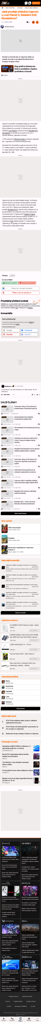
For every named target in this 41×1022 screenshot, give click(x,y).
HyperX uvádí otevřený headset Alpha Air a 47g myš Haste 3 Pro (10, 980)
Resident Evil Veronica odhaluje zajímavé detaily (25, 492)
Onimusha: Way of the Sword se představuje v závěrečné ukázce (25, 407)
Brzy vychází (7, 521)
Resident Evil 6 (13, 209)
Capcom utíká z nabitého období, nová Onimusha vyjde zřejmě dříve (26, 482)
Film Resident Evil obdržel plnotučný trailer (27, 429)
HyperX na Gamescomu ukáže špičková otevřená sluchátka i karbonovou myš (10, 907)
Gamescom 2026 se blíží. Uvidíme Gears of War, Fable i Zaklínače (10, 859)
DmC (12, 221)
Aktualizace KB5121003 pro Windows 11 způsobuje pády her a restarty (16, 747)
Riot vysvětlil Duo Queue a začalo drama (9, 949)
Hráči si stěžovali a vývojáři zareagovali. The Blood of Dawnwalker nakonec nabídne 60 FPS (30, 860)
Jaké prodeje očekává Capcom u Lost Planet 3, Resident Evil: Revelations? (32, 8)
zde (16, 308)
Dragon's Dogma (29, 214)
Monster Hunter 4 (20, 139)
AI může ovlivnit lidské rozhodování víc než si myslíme (8, 914)
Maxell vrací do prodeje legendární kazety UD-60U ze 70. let (17, 779)
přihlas (31, 322)
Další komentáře (20, 613)
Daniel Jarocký (6, 424)
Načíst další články (20, 513)
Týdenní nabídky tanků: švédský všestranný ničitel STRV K (29, 937)
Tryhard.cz (5, 772)
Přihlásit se (36, 3)
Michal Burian (9, 27)
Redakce (5, 75)
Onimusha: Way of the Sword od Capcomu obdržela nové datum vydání (25, 461)
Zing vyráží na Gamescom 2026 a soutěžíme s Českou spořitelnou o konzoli (25, 69)
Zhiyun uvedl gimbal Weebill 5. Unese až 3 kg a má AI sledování (30, 980)
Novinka (20, 8)
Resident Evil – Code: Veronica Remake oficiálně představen (24, 503)
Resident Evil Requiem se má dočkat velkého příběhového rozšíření (27, 450)
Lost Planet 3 (12, 131)
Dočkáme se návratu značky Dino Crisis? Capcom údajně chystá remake (25, 440)
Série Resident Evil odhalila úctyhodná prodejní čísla (23, 418)
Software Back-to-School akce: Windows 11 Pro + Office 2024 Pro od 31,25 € (29, 988)
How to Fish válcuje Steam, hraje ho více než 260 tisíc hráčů (9, 867)
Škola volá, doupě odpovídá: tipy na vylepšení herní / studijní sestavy (10, 874)
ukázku (30, 308)
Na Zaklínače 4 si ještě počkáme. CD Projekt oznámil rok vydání (30, 869)
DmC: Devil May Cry (10, 8)
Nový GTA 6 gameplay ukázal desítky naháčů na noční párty (15, 755)
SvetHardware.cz (7, 750)
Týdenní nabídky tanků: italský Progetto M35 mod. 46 (30, 951)
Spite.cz (4, 758)
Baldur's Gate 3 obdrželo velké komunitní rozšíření (29, 909)
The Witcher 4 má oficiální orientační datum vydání (15, 763)
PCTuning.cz (6, 782)
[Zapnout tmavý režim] (29, 3)
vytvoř (18, 324)
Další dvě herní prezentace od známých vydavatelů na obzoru (25, 471)
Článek (3, 66)
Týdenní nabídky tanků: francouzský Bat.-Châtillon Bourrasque (29, 945)
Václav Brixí (6, 413)
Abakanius (8, 386)
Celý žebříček (20, 708)
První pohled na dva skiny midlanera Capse (17, 770)
